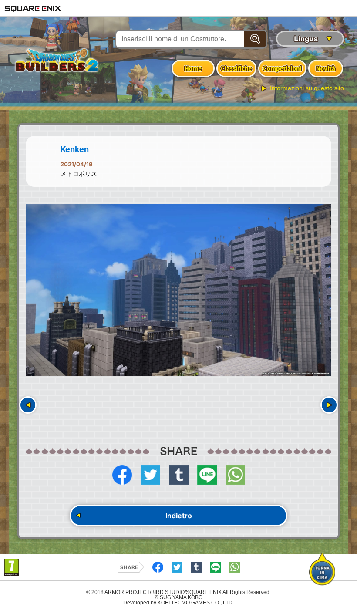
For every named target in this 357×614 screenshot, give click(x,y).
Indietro (178, 515)
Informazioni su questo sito (307, 87)
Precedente (28, 405)
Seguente (329, 405)
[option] (178, 290)
